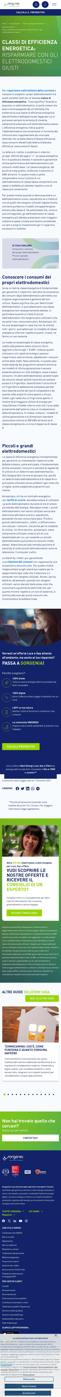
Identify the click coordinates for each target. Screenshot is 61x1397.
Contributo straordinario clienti (15, 1302)
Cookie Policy (6, 1364)
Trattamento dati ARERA (12, 1232)
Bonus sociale (8, 1237)
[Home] (11, 3)
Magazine (7, 1214)
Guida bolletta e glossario (13, 1318)
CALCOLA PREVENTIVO (21, 746)
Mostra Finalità (29, 1386)
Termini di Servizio (30, 1367)
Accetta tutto (29, 1393)
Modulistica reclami (10, 1249)
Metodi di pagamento (10, 1257)
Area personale (8, 1290)
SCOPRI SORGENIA (11, 1211)
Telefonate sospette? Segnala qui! (16, 1306)
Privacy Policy (14, 1369)
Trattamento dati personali (13, 1253)
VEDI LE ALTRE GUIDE (42, 998)
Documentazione (9, 1294)
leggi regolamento (30, 808)
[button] (36, 4)
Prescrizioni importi (10, 1261)
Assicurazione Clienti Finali (13, 1269)
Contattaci (30, 1137)
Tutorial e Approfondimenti (33, 24)
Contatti (5, 1286)
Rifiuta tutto (29, 1379)
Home (4, 24)
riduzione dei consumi (20, 561)
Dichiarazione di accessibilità (14, 1298)
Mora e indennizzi (9, 1245)
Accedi (45, 4)
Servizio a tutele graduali (12, 1310)
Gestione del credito (10, 1265)
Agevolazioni (7, 1241)
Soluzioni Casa (8, 27)
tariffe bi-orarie (16, 500)
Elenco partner (29, 1375)
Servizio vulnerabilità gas (12, 1314)
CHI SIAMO (34, 1211)
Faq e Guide (15, 24)
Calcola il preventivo (30, 12)
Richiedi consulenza (24, 912)
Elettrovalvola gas (9, 1322)
